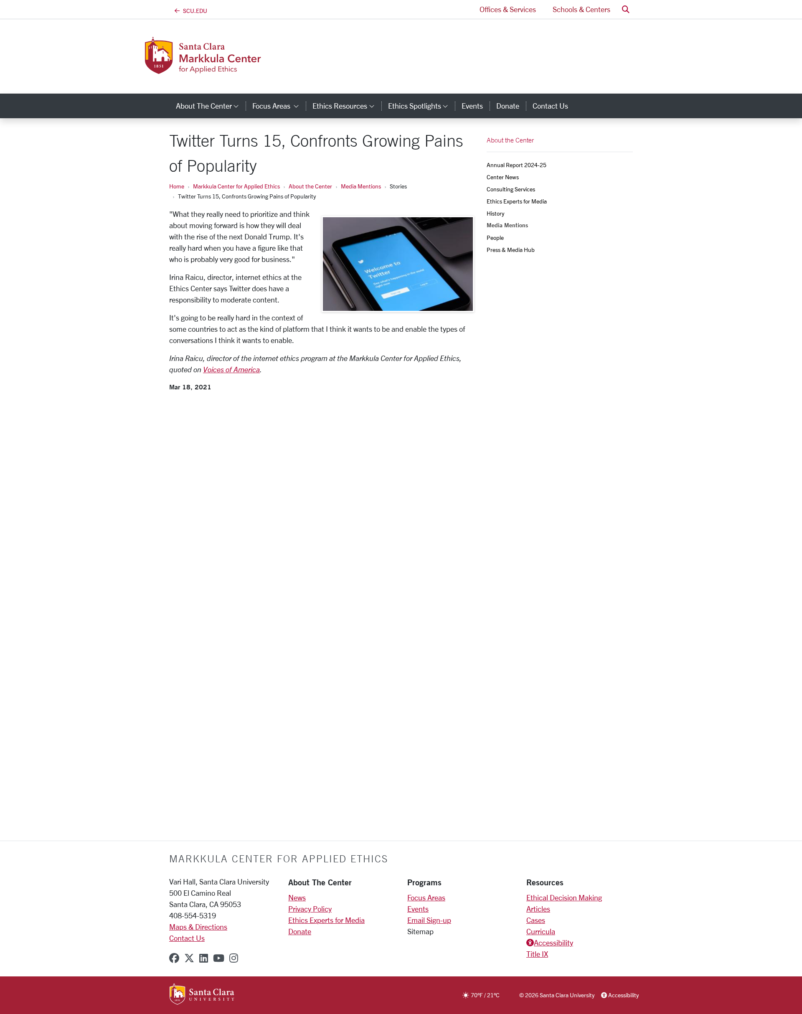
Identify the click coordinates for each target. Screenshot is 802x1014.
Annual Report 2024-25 (516, 164)
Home (176, 186)
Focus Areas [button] (279, 106)
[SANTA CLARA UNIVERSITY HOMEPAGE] (202, 995)
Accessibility (553, 942)
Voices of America (231, 369)
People (495, 237)
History (495, 213)
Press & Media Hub (511, 249)
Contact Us (550, 106)
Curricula (540, 931)
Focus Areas (426, 897)
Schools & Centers (581, 9)
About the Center (310, 186)
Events (472, 106)
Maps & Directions (198, 927)
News (297, 897)
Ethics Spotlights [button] (421, 106)
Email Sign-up (429, 920)
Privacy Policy (310, 909)
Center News (503, 176)
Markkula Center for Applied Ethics (236, 186)
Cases (535, 920)
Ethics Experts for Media (517, 201)
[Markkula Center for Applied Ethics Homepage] (237, 69)
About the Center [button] (211, 106)
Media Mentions (361, 186)
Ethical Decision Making (564, 897)
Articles (538, 909)
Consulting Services (511, 189)
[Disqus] (321, 499)
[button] (626, 9)
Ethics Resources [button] (346, 106)
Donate (507, 106)
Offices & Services (508, 9)
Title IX (537, 954)
